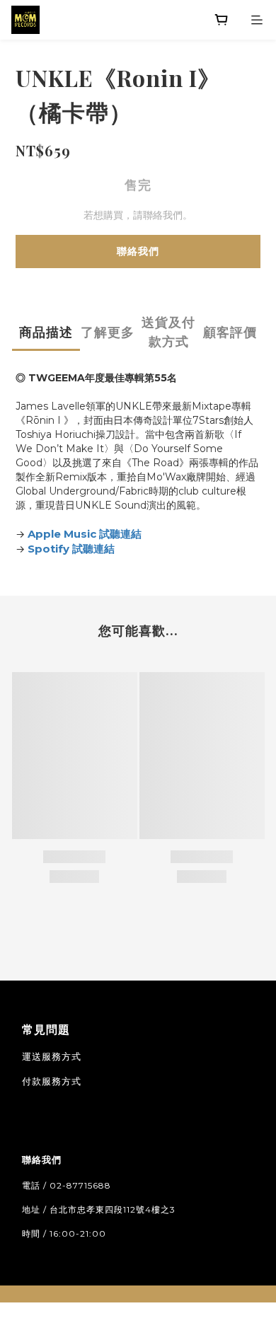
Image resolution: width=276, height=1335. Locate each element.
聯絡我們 (138, 251)
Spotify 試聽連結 (71, 548)
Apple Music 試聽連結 (85, 534)
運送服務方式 (51, 1056)
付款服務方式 (51, 1081)
